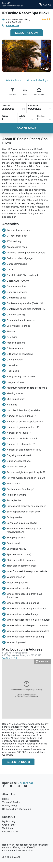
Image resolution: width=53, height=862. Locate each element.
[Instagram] (18, 786)
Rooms (5, 116)
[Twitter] (11, 786)
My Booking (8, 821)
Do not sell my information (16, 809)
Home (5, 798)
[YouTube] (25, 786)
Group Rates (9, 824)
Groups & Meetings (37, 80)
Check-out (33, 105)
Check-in (6, 105)
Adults (22, 116)
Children (41, 116)
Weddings (7, 828)
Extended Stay (10, 831)
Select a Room (26, 32)
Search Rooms (26, 128)
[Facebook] (3, 786)
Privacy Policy (9, 805)
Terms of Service (11, 802)
